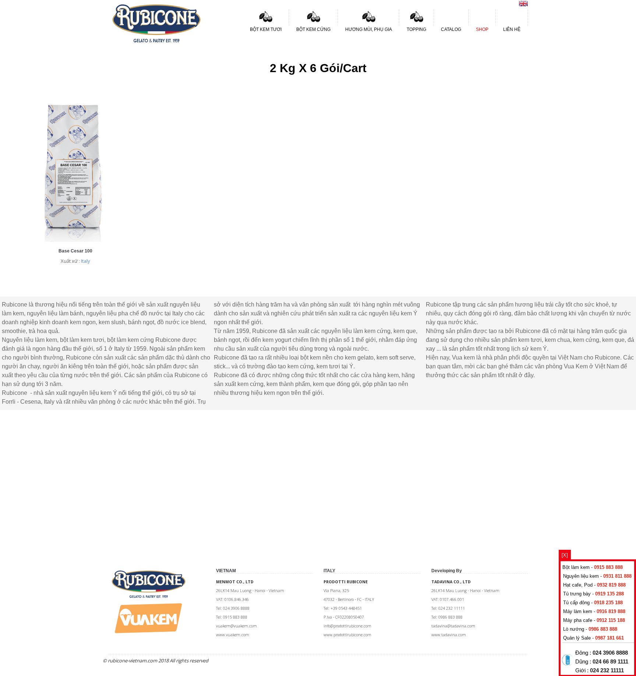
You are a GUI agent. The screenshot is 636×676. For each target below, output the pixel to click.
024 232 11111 (607, 670)
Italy (85, 261)
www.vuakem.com (232, 634)
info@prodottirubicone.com (347, 626)
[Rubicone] (156, 23)
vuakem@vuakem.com (236, 626)
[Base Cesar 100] (75, 240)
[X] (565, 554)
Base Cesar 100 (75, 251)
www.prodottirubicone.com (347, 634)
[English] (523, 4)
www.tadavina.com (448, 634)
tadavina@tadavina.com (453, 626)
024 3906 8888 (610, 653)
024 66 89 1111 (610, 662)
